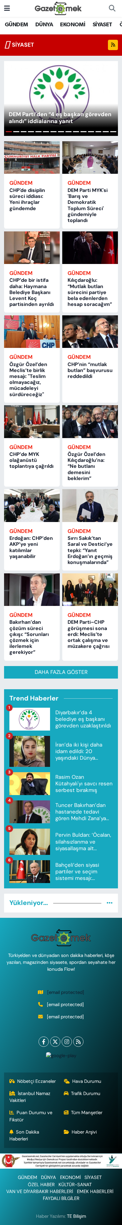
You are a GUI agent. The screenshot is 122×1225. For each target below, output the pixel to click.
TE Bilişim (76, 1216)
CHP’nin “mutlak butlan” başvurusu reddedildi (90, 370)
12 (91, 131)
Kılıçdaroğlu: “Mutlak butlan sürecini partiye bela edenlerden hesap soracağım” (90, 292)
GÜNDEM (16, 25)
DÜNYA (44, 25)
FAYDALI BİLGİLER (61, 1198)
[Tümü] (110, 902)
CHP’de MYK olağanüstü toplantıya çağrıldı (31, 460)
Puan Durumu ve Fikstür (31, 1116)
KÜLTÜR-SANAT (75, 1184)
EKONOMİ (72, 25)
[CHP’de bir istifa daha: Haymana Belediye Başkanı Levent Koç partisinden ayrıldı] (32, 247)
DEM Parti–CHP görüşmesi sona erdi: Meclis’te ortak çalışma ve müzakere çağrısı (88, 634)
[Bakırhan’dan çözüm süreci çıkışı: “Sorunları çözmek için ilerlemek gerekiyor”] (32, 589)
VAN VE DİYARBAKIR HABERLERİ (39, 1191)
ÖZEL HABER (41, 1184)
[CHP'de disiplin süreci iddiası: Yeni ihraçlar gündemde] (32, 157)
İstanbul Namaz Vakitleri (30, 1097)
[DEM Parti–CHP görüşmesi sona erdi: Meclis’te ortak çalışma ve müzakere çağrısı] (90, 589)
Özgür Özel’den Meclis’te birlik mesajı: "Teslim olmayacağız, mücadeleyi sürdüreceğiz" (28, 379)
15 (113, 131)
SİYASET (102, 25)
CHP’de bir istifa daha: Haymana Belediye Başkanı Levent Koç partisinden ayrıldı (31, 292)
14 (106, 131)
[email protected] (65, 992)
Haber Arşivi (84, 1132)
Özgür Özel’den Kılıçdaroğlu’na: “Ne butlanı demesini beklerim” (86, 466)
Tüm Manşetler (86, 1112)
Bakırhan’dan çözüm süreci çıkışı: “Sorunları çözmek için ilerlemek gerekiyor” (29, 637)
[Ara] (112, 8)
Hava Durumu (86, 1081)
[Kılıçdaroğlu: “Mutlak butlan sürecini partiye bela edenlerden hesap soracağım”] (90, 247)
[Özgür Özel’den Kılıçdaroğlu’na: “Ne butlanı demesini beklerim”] (90, 421)
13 (98, 131)
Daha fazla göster (61, 672)
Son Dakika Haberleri (24, 1135)
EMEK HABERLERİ (95, 1191)
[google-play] (61, 1057)
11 (83, 131)
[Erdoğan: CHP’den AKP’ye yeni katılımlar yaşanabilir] (32, 505)
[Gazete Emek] (58, 8)
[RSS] (78, 1041)
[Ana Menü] (7, 8)
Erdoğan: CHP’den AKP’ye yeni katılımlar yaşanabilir (31, 547)
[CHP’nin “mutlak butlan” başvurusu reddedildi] (90, 331)
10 (76, 131)
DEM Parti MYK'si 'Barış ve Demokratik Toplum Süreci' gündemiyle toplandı (88, 205)
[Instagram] (67, 1041)
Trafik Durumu (85, 1093)
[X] (55, 1041)
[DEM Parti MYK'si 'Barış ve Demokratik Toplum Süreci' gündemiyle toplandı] (90, 157)
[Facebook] (43, 1041)
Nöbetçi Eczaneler (36, 1081)
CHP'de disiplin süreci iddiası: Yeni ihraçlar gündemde (27, 199)
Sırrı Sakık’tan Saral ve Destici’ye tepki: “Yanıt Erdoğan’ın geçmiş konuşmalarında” (90, 550)
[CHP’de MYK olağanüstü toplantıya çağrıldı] (32, 421)
